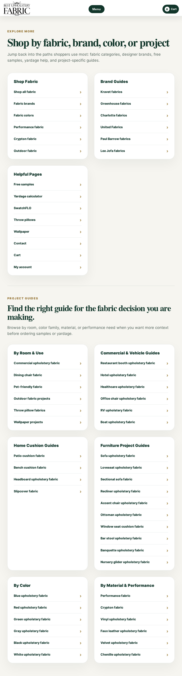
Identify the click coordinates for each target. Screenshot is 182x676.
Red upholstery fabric (30, 607)
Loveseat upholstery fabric (121, 467)
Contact (20, 243)
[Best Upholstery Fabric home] (17, 9)
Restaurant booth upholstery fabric (128, 363)
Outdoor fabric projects (32, 398)
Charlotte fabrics (114, 115)
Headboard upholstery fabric (36, 479)
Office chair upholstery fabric (123, 398)
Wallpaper (21, 231)
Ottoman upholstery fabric (121, 515)
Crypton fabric (25, 139)
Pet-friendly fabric (28, 387)
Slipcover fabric (26, 491)
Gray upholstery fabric (31, 631)
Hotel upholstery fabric (118, 375)
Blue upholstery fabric (31, 595)
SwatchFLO (22, 208)
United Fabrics (112, 127)
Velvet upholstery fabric (119, 643)
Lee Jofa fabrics (113, 151)
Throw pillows (25, 220)
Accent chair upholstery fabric (124, 503)
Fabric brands (24, 103)
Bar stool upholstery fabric (121, 538)
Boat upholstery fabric (118, 422)
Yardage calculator (28, 196)
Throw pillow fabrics (29, 410)
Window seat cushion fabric (122, 526)
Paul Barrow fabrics (116, 139)
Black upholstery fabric (31, 643)
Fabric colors (24, 115)
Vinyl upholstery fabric (118, 619)
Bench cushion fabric (30, 467)
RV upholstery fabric (116, 410)
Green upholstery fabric (32, 619)
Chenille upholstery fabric (120, 654)
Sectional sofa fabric (116, 479)
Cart (17, 255)
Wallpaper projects (28, 422)
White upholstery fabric (32, 654)
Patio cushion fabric (29, 456)
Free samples (24, 184)
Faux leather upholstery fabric (124, 631)
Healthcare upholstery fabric (122, 387)
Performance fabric (29, 127)
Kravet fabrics (111, 92)
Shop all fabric (25, 92)
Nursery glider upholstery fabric (125, 562)
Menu (96, 9)
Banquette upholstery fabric (122, 550)
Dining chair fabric (28, 375)
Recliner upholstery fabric (120, 491)
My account (23, 267)
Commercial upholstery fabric (37, 363)
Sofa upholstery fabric (118, 456)
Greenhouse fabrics (116, 103)
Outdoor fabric (25, 151)
